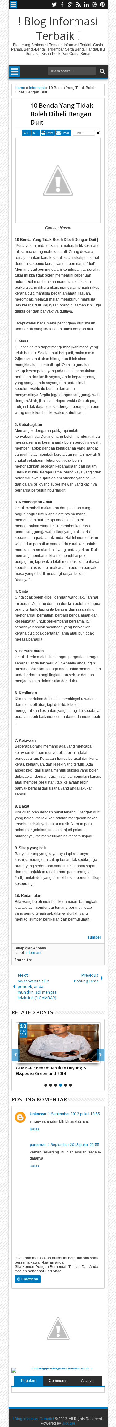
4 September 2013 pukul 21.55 (73, 1145)
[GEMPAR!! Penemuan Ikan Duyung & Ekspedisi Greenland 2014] (58, 1043)
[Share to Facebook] (21, 1058)
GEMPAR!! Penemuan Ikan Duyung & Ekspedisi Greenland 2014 (51, 1070)
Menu (13, 4)
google (70, 4)
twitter (54, 4)
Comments (58, 1381)
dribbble (94, 4)
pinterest (102, 4)
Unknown (38, 1114)
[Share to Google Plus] (34, 1058)
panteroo (37, 1145)
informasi (33, 952)
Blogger (68, 1423)
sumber (94, 937)
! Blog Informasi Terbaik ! (58, 28)
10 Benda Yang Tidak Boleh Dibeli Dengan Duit (61, 113)
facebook (62, 4)
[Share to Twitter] (27, 1058)
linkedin (86, 4)
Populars (28, 1381)
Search (101, 71)
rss (78, 4)
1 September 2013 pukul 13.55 (74, 1114)
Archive (87, 1381)
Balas (34, 1129)
